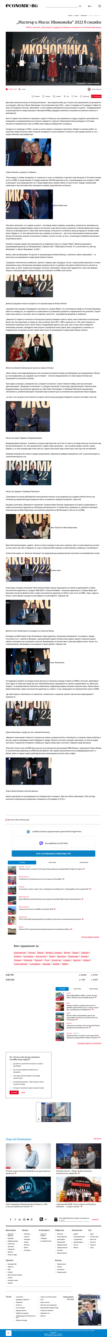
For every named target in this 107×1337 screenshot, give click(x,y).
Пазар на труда (12, 1255)
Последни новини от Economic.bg (89, 1043)
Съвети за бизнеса (44, 1235)
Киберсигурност (78, 1242)
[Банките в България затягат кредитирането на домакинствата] (12, 930)
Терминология (61, 1264)
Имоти (26, 1248)
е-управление (78, 1239)
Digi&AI (76, 1234)
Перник (84, 956)
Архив (23, 1092)
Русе (47, 960)
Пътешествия (94, 1237)
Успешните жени (13, 1280)
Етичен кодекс (20, 1308)
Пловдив (28, 960)
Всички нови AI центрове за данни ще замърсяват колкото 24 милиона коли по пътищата (82, 1018)
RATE (9, 1269)
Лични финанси (62, 1237)
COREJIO (10, 1272)
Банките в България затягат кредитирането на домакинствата (44, 929)
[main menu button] (99, 6)
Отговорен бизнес (46, 1241)
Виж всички (97, 1138)
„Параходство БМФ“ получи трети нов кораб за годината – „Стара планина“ (76, 1205)
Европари (11, 1238)
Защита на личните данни (48, 1297)
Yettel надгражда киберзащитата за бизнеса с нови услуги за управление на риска (26, 1205)
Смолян (77, 960)
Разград (38, 960)
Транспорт (11, 1246)
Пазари (26, 1242)
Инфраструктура (13, 1241)
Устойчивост (44, 1230)
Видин (67, 952)
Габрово (85, 952)
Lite (89, 1230)
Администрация (62, 1253)
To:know (59, 1267)
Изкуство (93, 1245)
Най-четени (52, 862)
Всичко (58, 1260)
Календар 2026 (12, 1264)
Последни (22, 862)
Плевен (17, 960)
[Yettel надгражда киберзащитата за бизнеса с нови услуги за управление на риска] (28, 1189)
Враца (75, 952)
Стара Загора (20, 964)
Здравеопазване (62, 1245)
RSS (46, 1219)
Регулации (27, 1250)
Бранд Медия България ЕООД (49, 1308)
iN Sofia (10, 1278)
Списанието (60, 1269)
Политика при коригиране (48, 1305)
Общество (59, 1230)
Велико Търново (54, 952)
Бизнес (77, 15)
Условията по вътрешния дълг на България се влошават (40, 879)
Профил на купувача (22, 1313)
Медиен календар (21, 1320)
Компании (84, 15)
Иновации (27, 1239)
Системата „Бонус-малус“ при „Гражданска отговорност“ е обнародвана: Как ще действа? (54, 889)
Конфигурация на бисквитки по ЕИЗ (26, 1317)
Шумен (56, 964)
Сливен (67, 960)
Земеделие (11, 1249)
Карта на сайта (45, 1302)
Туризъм (10, 1252)
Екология (60, 1250)
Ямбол (65, 964)
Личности (93, 1242)
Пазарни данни (61, 1272)
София (86, 960)
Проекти (9, 1260)
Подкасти (10, 1267)
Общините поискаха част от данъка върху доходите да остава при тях (83, 1027)
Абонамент (19, 1302)
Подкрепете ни (45, 1313)
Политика (50, 1115)
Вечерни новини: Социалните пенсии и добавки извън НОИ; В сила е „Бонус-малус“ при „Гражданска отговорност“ (83, 1008)
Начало (70, 15)
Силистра (56, 960)
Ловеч (52, 956)
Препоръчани (84, 862)
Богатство (93, 1239)
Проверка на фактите (22, 1300)
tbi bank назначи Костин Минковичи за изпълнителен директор (28, 1172)
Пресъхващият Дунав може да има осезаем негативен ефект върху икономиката (50, 899)
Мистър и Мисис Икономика (18, 820)
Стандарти (44, 1238)
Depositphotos (58, 1335)
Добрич (17, 956)
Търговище (34, 964)
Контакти (19, 1305)
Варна (40, 952)
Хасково (46, 964)
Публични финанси (11, 1235)
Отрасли (26, 1237)
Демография (61, 1239)
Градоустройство (62, 1248)
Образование (61, 1242)
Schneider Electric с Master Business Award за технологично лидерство (74, 1172)
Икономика (11, 1230)
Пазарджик (73, 956)
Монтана (61, 956)
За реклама (19, 1297)
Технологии (77, 1230)
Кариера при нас (21, 1310)
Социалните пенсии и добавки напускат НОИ (36, 909)
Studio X (60, 1334)
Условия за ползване (46, 1310)
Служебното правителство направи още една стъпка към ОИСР (55, 1119)
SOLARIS (10, 1283)
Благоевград (20, 952)
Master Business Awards (15, 1275)
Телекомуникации (79, 1237)
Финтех (76, 1248)
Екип (41, 1300)
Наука (92, 1234)
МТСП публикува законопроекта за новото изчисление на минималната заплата (50, 919)
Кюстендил (41, 956)
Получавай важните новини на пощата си (74, 1218)
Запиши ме (95, 1219)
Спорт (92, 1248)
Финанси (27, 1245)
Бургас (31, 952)
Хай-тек (76, 1245)
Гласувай (14, 1092)
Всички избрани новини (90, 937)
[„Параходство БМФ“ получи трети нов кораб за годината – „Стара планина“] (78, 1189)
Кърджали (28, 956)
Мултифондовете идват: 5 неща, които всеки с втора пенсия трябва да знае (82, 996)
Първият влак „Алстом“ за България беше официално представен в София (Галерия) (51, 869)
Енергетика (11, 1244)
